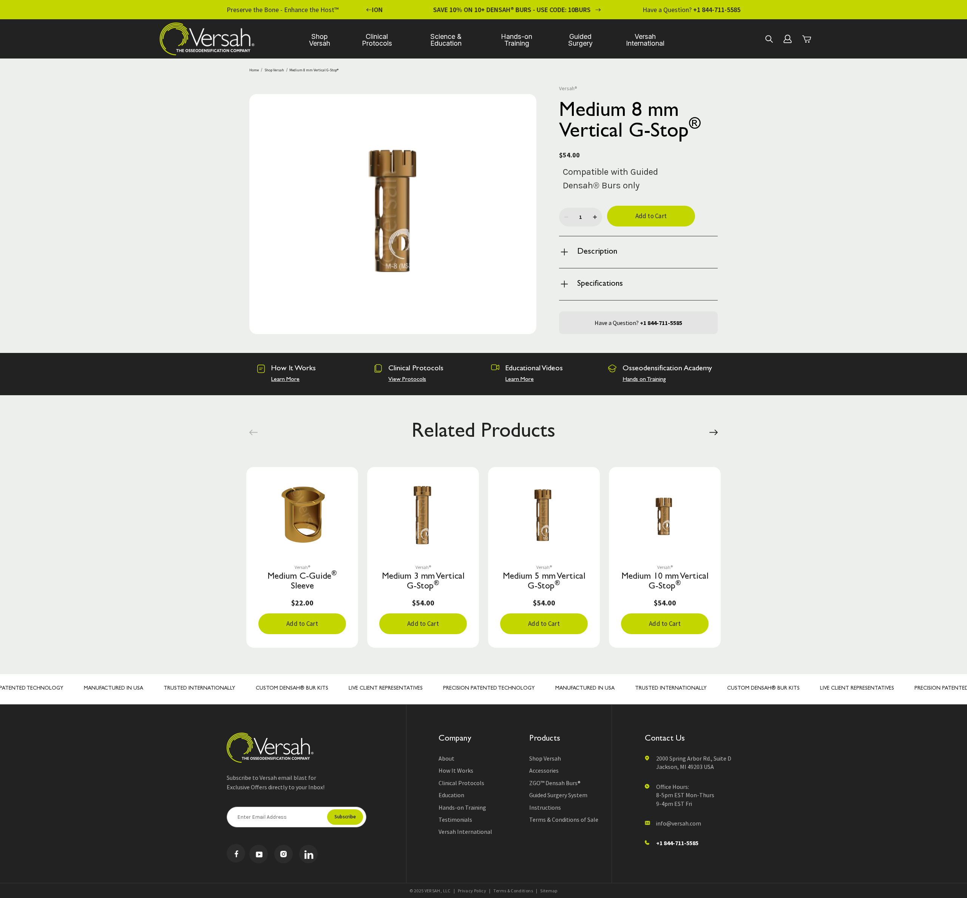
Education (451, 795)
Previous (369, 9)
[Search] (769, 39)
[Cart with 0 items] (806, 39)
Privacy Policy (472, 890)
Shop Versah (319, 39)
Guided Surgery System (558, 795)
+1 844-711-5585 (716, 9)
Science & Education (446, 39)
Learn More (285, 380)
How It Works (456, 770)
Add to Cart (302, 623)
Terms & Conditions (513, 890)
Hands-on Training (516, 39)
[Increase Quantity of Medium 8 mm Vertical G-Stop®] (595, 217)
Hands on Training (644, 380)
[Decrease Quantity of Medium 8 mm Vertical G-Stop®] (566, 217)
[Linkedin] (308, 854)
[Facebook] (236, 853)
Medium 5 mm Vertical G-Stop (544, 582)
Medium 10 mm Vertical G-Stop (665, 582)
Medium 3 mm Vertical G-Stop (423, 582)
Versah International (645, 39)
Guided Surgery (580, 39)
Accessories (544, 770)
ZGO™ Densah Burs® (555, 783)
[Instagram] (283, 854)
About (446, 758)
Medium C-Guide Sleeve (302, 581)
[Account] (787, 39)
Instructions (545, 807)
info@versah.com (678, 823)
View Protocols (407, 380)
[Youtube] (259, 854)
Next (598, 9)
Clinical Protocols (377, 39)
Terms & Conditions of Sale (563, 819)
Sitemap (549, 890)
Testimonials (455, 819)
